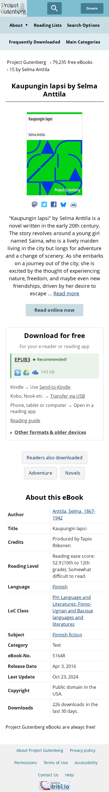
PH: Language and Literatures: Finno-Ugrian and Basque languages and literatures (73, 610)
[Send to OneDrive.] (35, 372)
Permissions (25, 762)
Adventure (40, 473)
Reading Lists (48, 25)
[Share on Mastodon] (34, 204)
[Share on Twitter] (44, 204)
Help (69, 774)
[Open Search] (54, 8)
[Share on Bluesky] (63, 204)
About (19, 25)
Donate (92, 8)
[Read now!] (54, 194)
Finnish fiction (67, 635)
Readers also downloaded (55, 457)
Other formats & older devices (50, 432)
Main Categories (83, 42)
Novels (72, 473)
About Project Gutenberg (39, 750)
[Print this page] (73, 204)
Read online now (54, 310)
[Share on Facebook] (53, 204)
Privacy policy (82, 750)
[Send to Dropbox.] (18, 372)
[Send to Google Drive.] (26, 372)
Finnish (60, 587)
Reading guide (25, 420)
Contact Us (48, 774)
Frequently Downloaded (34, 42)
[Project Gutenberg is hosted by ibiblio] (54, 788)
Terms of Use (56, 762)
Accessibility (86, 762)
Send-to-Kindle (55, 387)
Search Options (83, 25)
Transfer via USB (67, 396)
